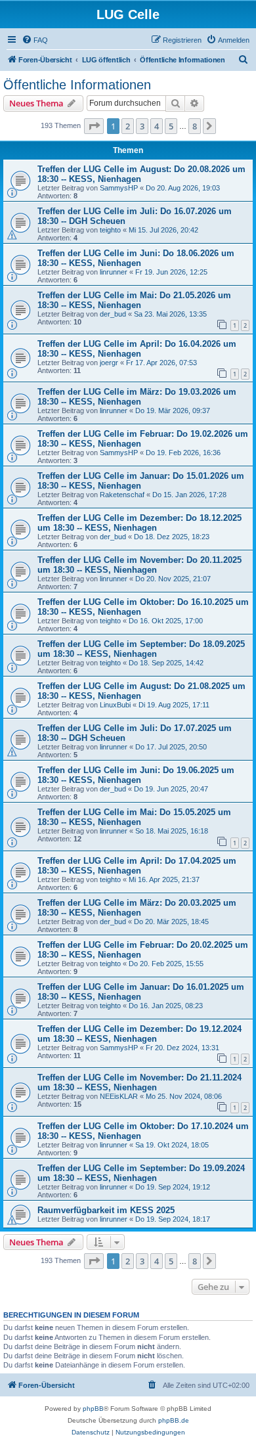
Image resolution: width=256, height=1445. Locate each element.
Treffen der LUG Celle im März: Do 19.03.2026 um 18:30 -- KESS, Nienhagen (136, 397)
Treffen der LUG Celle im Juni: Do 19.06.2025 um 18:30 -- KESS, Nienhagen (135, 775)
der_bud (113, 314)
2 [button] (127, 126)
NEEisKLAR (119, 1096)
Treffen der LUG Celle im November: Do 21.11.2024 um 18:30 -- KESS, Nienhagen (139, 1082)
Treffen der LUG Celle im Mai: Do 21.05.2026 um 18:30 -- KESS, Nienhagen (134, 300)
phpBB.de (173, 1420)
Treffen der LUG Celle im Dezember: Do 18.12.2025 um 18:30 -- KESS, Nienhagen (139, 523)
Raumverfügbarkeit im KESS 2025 (106, 1210)
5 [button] (171, 126)
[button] (94, 126)
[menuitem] (35, 40)
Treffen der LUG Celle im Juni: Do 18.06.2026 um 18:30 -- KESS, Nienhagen (135, 258)
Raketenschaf (122, 495)
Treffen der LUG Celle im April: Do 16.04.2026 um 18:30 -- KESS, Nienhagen (136, 349)
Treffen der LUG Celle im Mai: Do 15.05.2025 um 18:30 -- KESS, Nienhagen (134, 817)
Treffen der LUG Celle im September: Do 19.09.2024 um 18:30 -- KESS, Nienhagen (141, 1173)
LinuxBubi (115, 705)
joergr (109, 363)
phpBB (93, 1408)
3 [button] (142, 126)
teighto (110, 230)
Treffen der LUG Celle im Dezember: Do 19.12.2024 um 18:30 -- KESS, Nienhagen (139, 1034)
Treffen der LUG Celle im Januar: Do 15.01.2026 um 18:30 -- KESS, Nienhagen (140, 481)
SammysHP (119, 188)
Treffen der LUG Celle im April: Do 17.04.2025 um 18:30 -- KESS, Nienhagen (136, 866)
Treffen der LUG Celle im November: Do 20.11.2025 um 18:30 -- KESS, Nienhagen (139, 565)
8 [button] (194, 126)
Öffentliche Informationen (77, 85)
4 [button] (156, 126)
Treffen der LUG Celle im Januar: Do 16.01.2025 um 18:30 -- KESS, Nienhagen (140, 992)
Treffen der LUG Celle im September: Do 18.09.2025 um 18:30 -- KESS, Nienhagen (141, 649)
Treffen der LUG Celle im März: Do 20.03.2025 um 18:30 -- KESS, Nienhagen (136, 908)
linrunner (113, 272)
